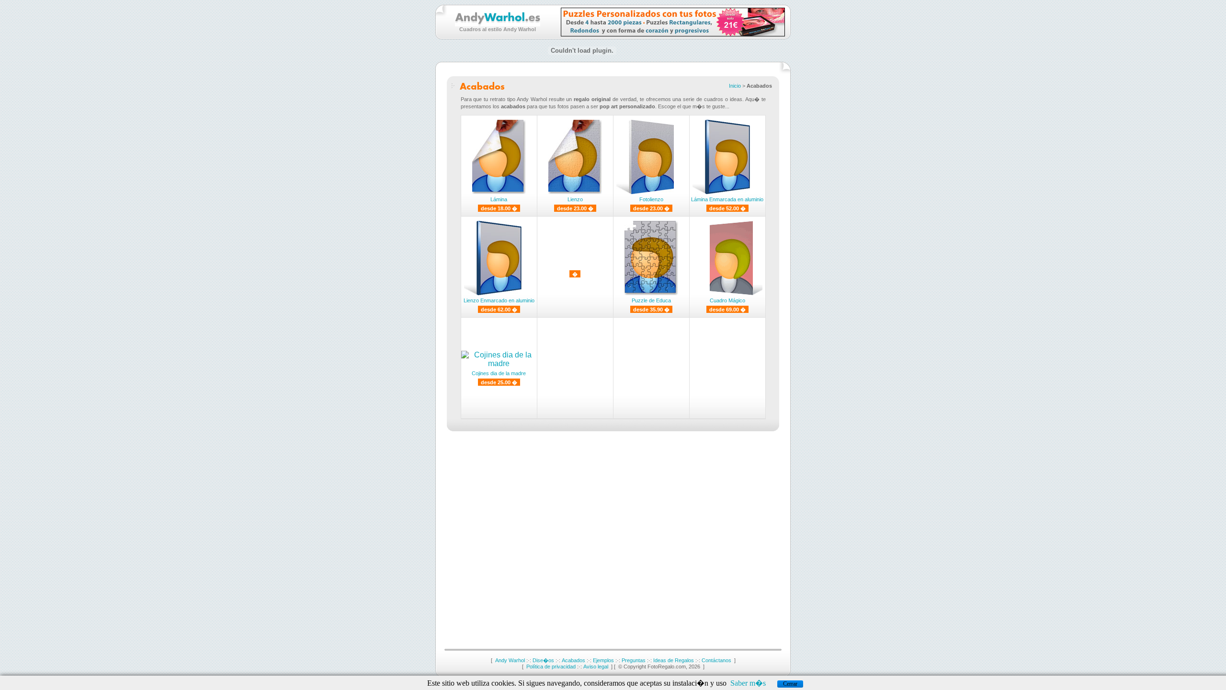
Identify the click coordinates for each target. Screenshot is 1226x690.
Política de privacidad (551, 666)
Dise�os (543, 660)
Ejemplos (603, 660)
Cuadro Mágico (727, 300)
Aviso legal (595, 666)
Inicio (735, 86)
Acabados (573, 660)
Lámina (498, 199)
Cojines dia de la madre (499, 373)
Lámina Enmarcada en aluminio (727, 199)
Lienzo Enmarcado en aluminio (499, 300)
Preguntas (634, 660)
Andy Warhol (510, 660)
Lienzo (575, 199)
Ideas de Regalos (673, 660)
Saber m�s (748, 683)
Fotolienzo (651, 199)
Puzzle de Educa (651, 300)
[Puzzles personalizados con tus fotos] (673, 34)
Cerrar (790, 683)
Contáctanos (716, 660)
